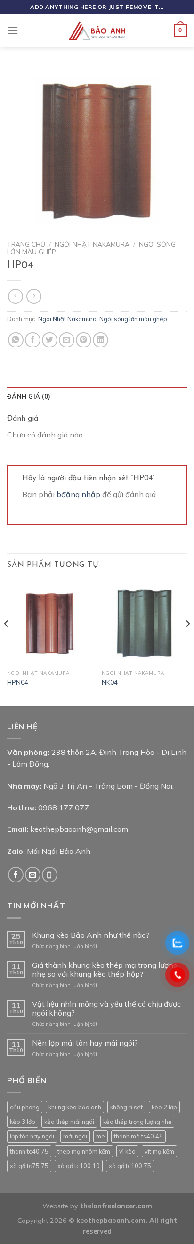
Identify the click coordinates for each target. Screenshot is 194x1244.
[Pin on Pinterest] (83, 340)
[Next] (187, 642)
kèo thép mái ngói (69, 1121)
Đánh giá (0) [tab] (28, 396)
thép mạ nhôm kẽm (83, 1151)
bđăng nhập (78, 494)
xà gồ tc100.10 (78, 1165)
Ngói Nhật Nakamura (92, 244)
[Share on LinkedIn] (100, 340)
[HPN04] (49, 623)
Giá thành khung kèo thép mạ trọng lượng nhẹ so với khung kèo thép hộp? (105, 970)
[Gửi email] (32, 874)
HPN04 (17, 682)
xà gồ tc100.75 (130, 1165)
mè (100, 1136)
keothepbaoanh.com (111, 1220)
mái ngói (75, 1136)
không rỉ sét (126, 1107)
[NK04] (144, 623)
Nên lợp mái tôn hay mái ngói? (85, 1043)
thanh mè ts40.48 (138, 1136)
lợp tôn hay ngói (32, 1136)
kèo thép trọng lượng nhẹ (137, 1121)
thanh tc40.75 (29, 1151)
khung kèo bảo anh (74, 1107)
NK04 (110, 682)
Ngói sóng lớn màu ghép (133, 319)
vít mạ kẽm (159, 1151)
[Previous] (6, 642)
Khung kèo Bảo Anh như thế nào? (91, 935)
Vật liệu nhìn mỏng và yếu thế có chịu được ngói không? (106, 1009)
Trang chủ (26, 244)
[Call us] (49, 874)
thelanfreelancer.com (116, 1206)
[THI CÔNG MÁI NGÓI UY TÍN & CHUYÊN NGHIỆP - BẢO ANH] (97, 30)
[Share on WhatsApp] (16, 340)
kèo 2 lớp (164, 1107)
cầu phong (25, 1107)
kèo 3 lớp (22, 1121)
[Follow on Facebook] (16, 874)
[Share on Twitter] (49, 340)
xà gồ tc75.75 (29, 1165)
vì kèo (127, 1151)
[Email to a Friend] (66, 340)
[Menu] (12, 30)
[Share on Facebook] (32, 340)
